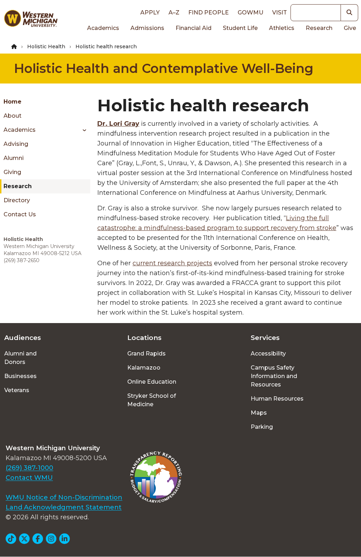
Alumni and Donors (20, 357)
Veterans (16, 390)
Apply (150, 12)
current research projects (172, 263)
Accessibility (268, 353)
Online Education (151, 381)
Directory (17, 200)
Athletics (281, 28)
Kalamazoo (143, 367)
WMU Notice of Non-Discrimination (64, 497)
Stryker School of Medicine (151, 400)
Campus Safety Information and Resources (274, 376)
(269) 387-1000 (29, 468)
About (13, 115)
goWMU (250, 12)
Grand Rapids (146, 353)
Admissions (147, 28)
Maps (259, 412)
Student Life (240, 28)
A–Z (174, 12)
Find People (208, 12)
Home (13, 101)
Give (350, 28)
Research (319, 28)
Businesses (20, 376)
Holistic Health (46, 46)
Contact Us (20, 214)
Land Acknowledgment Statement (64, 507)
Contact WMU (29, 478)
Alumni (14, 158)
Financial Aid (194, 28)
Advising (16, 144)
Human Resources (277, 398)
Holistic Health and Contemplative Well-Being (163, 68)
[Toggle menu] (82, 130)
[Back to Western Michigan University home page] (31, 19)
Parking (262, 426)
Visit (279, 12)
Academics (103, 28)
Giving (12, 172)
